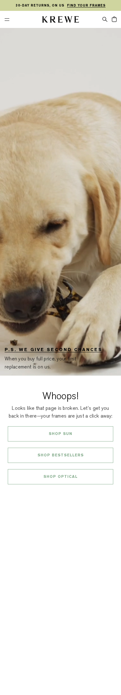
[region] (60, 5)
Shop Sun (60, 434)
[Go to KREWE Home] (60, 20)
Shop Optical (60, 476)
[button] (105, 19)
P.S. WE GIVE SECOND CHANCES (53, 349)
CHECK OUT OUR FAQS (60, 493)
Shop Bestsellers (61, 455)
